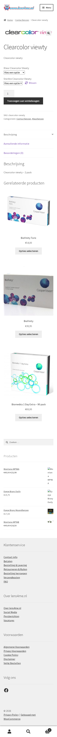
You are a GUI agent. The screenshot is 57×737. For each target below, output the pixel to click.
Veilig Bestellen (12, 663)
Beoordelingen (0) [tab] (13, 153)
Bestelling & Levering (15, 565)
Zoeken (28, 731)
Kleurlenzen (38, 118)
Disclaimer (9, 659)
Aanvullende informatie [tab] (16, 143)
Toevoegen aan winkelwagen (23, 100)
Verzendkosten (12, 577)
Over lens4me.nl (12, 608)
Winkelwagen (44, 729)
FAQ (6, 581)
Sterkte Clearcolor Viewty (17, 78)
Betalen (8, 561)
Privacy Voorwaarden (15, 651)
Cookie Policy (11, 655)
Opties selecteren (28, 251)
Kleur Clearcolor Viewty (16, 68)
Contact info (10, 557)
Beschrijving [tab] (10, 134)
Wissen (32, 82)
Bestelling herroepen (15, 573)
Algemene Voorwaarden (16, 646)
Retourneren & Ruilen (15, 569)
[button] (48, 33)
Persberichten (11, 616)
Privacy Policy (11, 714)
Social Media (10, 612)
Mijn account (9, 731)
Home (10, 20)
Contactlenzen (22, 20)
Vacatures (9, 620)
